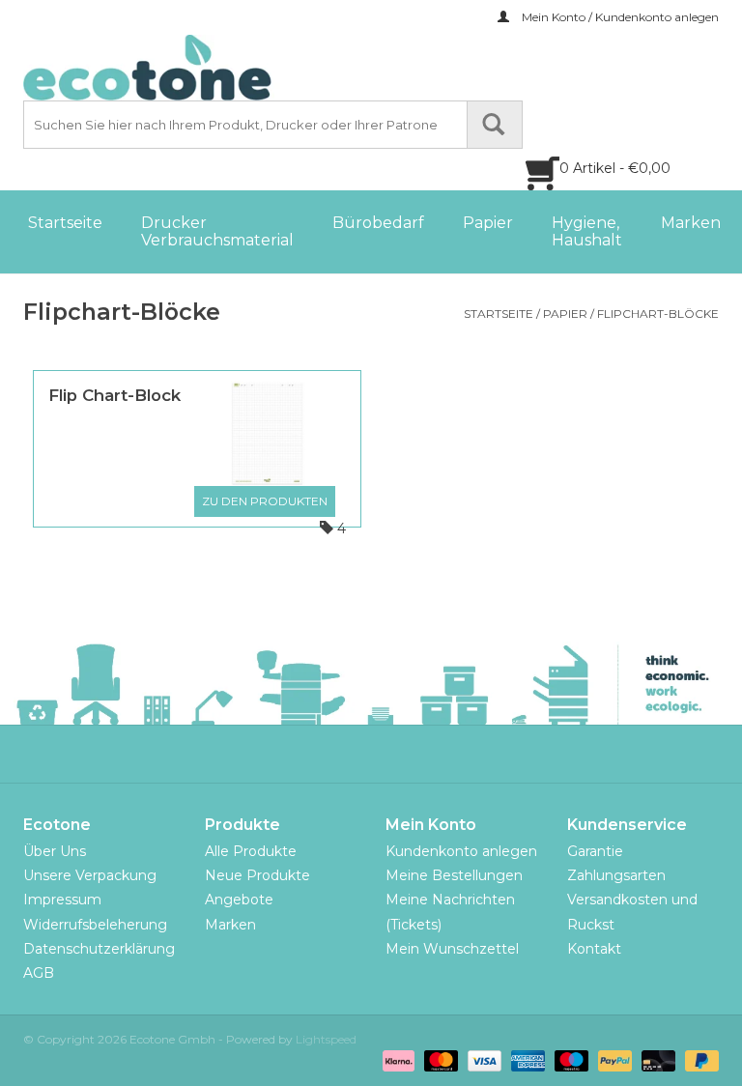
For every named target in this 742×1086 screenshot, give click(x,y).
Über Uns (54, 851)
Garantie (595, 851)
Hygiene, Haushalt (587, 231)
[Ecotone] (187, 67)
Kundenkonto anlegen (461, 851)
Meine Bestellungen (454, 875)
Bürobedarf (378, 223)
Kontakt (594, 948)
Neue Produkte (257, 875)
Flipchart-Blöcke (658, 313)
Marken (691, 223)
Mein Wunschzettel (452, 948)
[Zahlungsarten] (396, 1059)
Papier (488, 223)
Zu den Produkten (265, 501)
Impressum (62, 899)
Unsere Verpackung (90, 875)
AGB (38, 973)
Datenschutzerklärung (99, 948)
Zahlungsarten (616, 875)
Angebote (239, 899)
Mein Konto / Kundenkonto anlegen (619, 17)
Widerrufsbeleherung (95, 924)
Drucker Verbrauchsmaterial (217, 231)
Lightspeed (326, 1039)
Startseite (65, 223)
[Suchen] (495, 124)
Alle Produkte (251, 851)
